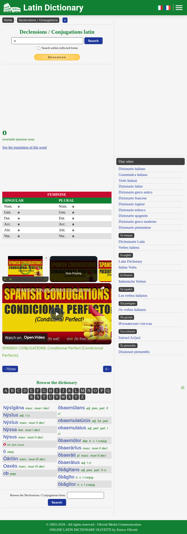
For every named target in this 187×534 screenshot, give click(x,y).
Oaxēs (24, 465)
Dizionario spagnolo (133, 216)
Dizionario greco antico (135, 192)
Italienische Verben (132, 281)
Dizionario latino (131, 186)
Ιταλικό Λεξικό (129, 338)
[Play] (5, 279)
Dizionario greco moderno (137, 222)
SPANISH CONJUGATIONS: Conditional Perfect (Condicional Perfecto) (56, 290)
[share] (102, 288)
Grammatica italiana (133, 175)
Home (8, 20)
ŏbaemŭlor (82, 440)
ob (10, 473)
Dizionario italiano (132, 169)
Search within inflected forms (60, 48)
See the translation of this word (24, 147)
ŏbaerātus (75, 462)
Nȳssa (22, 429)
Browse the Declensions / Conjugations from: (38, 495)
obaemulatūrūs (83, 420)
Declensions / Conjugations (38, 20)
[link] (9, 290)
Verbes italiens (129, 247)
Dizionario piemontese (135, 227)
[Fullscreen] (46, 279)
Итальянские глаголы (135, 323)
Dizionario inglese (132, 204)
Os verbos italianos (132, 310)
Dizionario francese (133, 198)
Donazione (57, 57)
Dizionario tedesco (132, 210)
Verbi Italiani (128, 181)
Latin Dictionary (130, 261)
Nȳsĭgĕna (26, 407)
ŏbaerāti (82, 455)
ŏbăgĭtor (77, 484)
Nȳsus (23, 436)
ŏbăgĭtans (82, 469)
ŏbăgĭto (76, 476)
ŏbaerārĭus (83, 447)
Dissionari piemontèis (134, 352)
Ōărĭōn (24, 458)
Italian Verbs (128, 267)
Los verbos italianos (133, 296)
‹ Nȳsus (10, 369)
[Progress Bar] (25, 276)
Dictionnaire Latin (132, 242)
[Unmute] (10, 279)
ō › (107, 369)
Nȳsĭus (16, 414)
